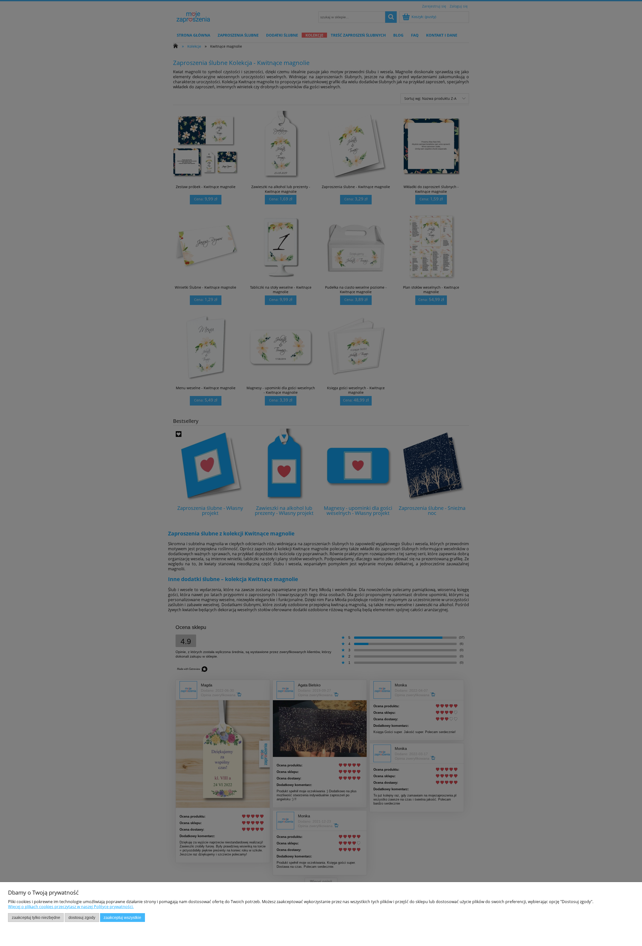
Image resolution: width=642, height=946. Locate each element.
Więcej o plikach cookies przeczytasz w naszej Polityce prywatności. (71, 906)
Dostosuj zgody (81, 917)
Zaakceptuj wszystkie (122, 917)
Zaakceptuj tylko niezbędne (36, 917)
